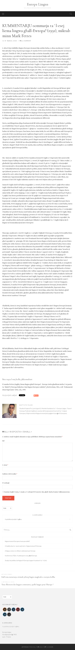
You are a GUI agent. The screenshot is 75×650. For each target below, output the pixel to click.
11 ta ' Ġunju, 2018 (9, 41)
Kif (3, 441)
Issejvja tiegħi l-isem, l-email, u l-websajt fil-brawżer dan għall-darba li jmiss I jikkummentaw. (37, 492)
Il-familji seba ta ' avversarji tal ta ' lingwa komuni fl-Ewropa (23, 546)
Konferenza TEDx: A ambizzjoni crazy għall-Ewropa (21, 555)
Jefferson (25, 647)
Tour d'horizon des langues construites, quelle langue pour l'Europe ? (27, 584)
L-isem (5, 465)
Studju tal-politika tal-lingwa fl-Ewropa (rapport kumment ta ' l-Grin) (26, 560)
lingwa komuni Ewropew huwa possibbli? (17, 541)
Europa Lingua (37, 4)
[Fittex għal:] (37, 530)
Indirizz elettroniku (9, 474)
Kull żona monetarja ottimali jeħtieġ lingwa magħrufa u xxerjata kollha (28, 577)
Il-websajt (5, 483)
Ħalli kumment (25, 41)
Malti (4, 508)
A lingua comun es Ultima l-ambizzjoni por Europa (20, 551)
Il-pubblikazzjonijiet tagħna (13, 519)
